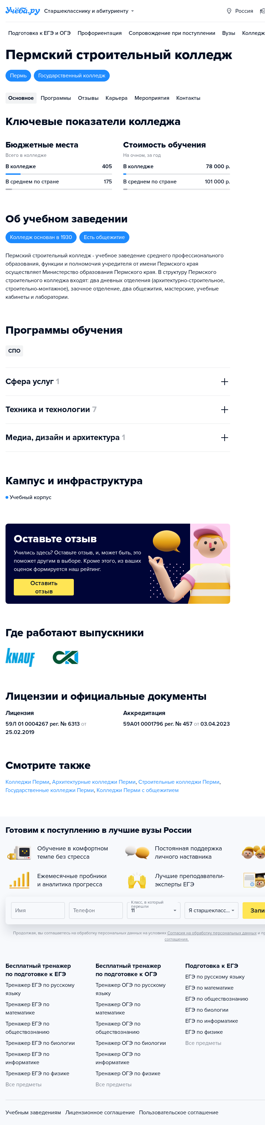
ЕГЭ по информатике (211, 1021)
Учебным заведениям (33, 1112)
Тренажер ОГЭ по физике (128, 1073)
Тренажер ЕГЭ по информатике (27, 1058)
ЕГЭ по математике (209, 987)
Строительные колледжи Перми (178, 782)
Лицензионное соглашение (100, 1112)
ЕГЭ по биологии (206, 1010)
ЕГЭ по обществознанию (216, 998)
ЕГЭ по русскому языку (215, 976)
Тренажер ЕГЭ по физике (37, 1073)
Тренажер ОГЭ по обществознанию (118, 1028)
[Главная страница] (23, 11)
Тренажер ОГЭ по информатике (118, 1058)
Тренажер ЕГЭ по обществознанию (27, 1028)
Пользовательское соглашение (178, 1112)
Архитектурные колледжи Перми (94, 782)
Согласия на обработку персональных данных (212, 933)
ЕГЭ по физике (204, 1032)
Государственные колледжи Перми (50, 790)
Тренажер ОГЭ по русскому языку (131, 989)
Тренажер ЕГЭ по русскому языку (40, 989)
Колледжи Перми (27, 782)
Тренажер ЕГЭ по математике (27, 1008)
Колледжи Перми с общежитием (138, 790)
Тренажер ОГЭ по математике (118, 1008)
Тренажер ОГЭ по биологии (131, 1043)
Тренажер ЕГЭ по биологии (40, 1043)
